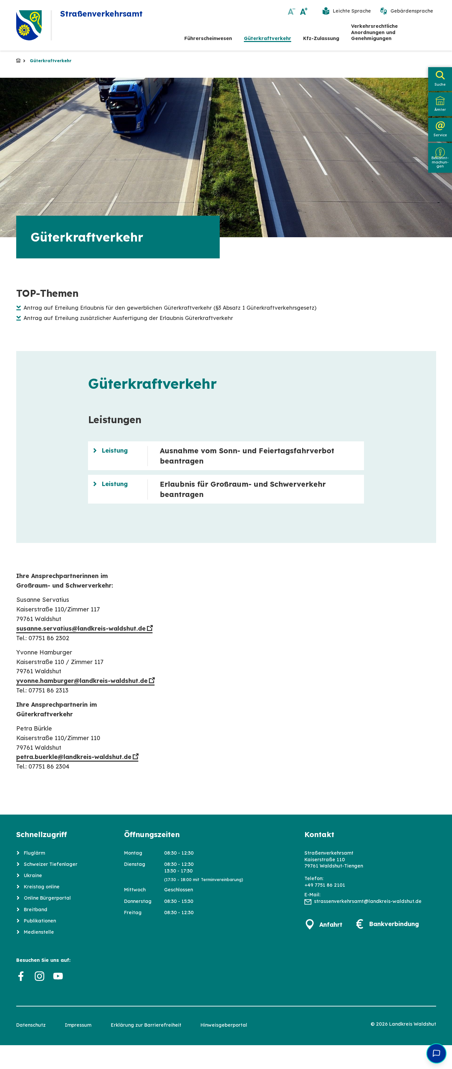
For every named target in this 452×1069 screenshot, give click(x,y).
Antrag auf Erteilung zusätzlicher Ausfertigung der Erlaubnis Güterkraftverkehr (128, 318)
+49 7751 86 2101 (324, 885)
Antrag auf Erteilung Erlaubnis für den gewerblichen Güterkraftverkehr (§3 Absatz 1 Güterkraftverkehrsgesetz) (169, 307)
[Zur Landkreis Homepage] (29, 25)
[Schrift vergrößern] (304, 11)
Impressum (78, 1025)
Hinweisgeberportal (224, 1025)
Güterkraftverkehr (267, 38)
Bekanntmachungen (440, 162)
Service (440, 135)
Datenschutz (31, 1025)
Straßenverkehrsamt (18, 61)
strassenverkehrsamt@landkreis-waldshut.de (368, 901)
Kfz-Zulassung (321, 38)
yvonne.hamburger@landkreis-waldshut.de (82, 681)
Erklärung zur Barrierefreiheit (146, 1025)
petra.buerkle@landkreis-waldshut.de (73, 757)
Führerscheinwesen (208, 38)
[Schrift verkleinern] (292, 11)
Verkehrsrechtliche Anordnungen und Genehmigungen (374, 32)
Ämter (440, 109)
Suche (440, 84)
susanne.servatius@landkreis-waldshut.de (81, 628)
